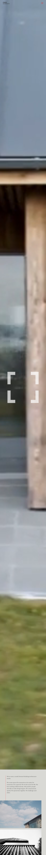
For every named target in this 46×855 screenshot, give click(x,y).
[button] (42, 3)
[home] (6, 3)
